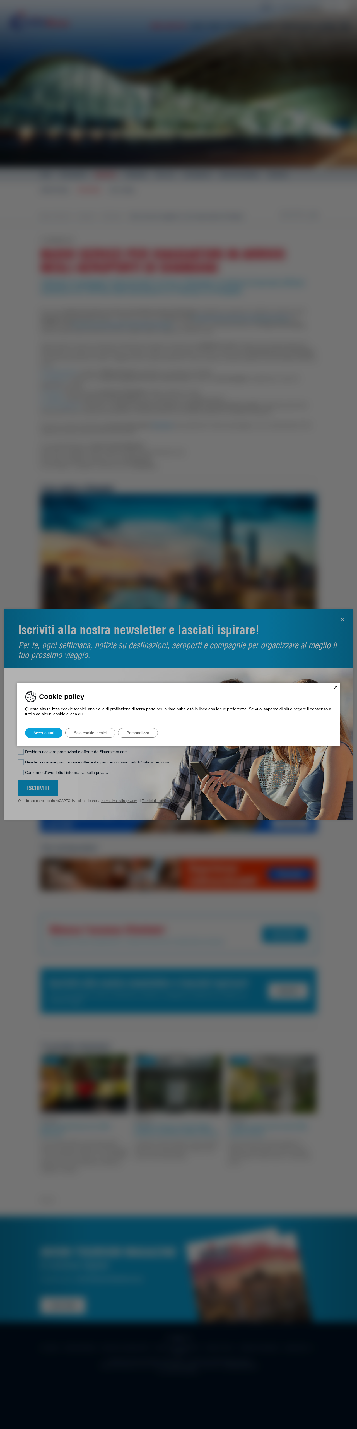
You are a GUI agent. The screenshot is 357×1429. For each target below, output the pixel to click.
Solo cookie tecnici (90, 733)
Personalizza (138, 733)
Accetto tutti (43, 733)
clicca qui (74, 714)
